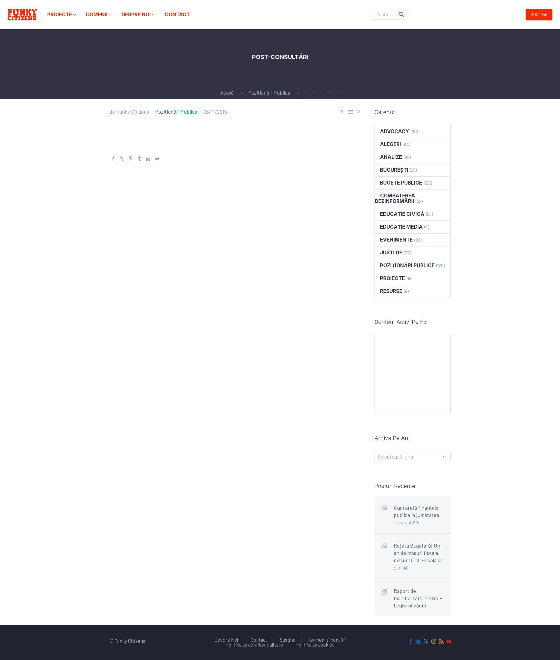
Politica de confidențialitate (254, 644)
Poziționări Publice (176, 111)
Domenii (99, 15)
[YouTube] (449, 641)
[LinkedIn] (148, 158)
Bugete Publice (401, 183)
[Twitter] (122, 158)
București (394, 170)
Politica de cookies (315, 644)
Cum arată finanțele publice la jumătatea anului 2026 (416, 514)
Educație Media (401, 227)
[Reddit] (157, 158)
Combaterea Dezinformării (395, 198)
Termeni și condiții (327, 639)
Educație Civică (402, 214)
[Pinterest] (130, 158)
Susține (539, 14)
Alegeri (390, 144)
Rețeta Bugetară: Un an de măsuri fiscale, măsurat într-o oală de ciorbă (418, 556)
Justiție (391, 253)
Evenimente (396, 240)
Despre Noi (138, 15)
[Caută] (401, 15)
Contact (177, 15)
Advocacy (394, 131)
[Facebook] (113, 158)
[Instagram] (433, 641)
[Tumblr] (139, 158)
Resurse (391, 291)
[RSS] (441, 641)
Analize (391, 157)
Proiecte (62, 15)
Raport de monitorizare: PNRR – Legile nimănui (418, 598)
